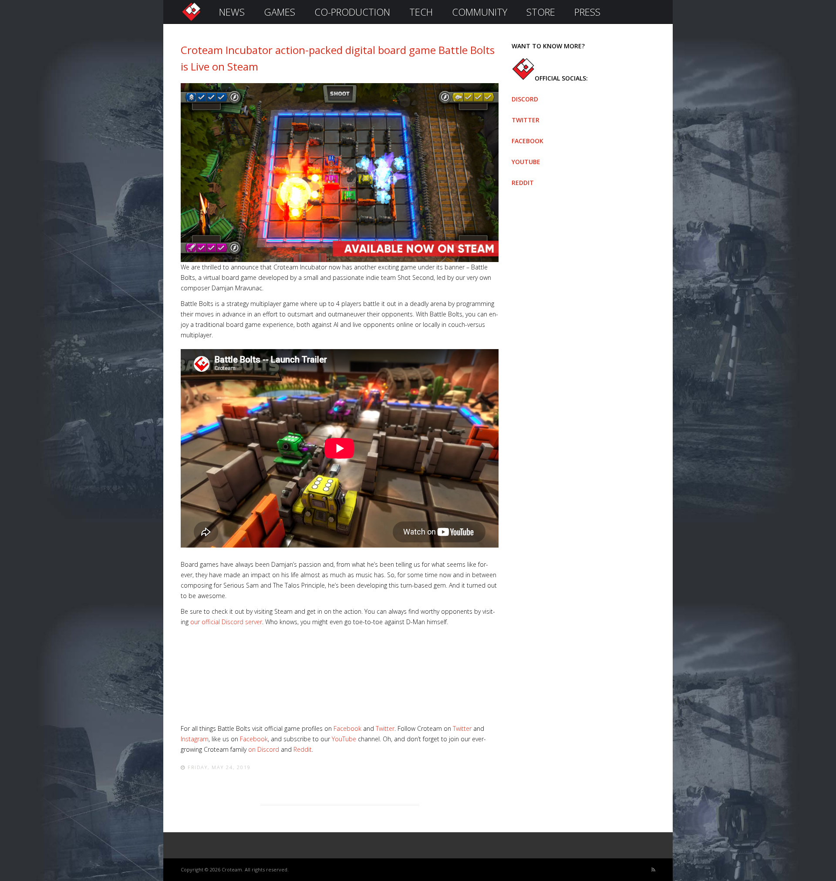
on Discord (263, 749)
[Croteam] (191, 20)
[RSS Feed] (653, 870)
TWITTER (525, 120)
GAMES (279, 11)
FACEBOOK (527, 141)
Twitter (385, 728)
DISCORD (525, 99)
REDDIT (523, 182)
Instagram (195, 739)
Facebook (347, 728)
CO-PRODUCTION (352, 11)
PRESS (587, 11)
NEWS (232, 11)
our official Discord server (226, 622)
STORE (540, 11)
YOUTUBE (526, 162)
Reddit (302, 749)
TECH (421, 11)
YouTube (344, 739)
